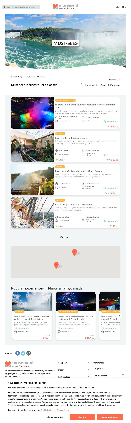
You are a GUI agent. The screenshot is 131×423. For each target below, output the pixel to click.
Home (13, 77)
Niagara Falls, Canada (26, 77)
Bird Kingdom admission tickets (71, 137)
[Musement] (65, 7)
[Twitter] (22, 353)
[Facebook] (17, 353)
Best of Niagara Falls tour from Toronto (74, 204)
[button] (76, 252)
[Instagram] (28, 353)
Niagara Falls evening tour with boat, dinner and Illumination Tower (85, 106)
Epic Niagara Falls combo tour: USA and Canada (78, 171)
